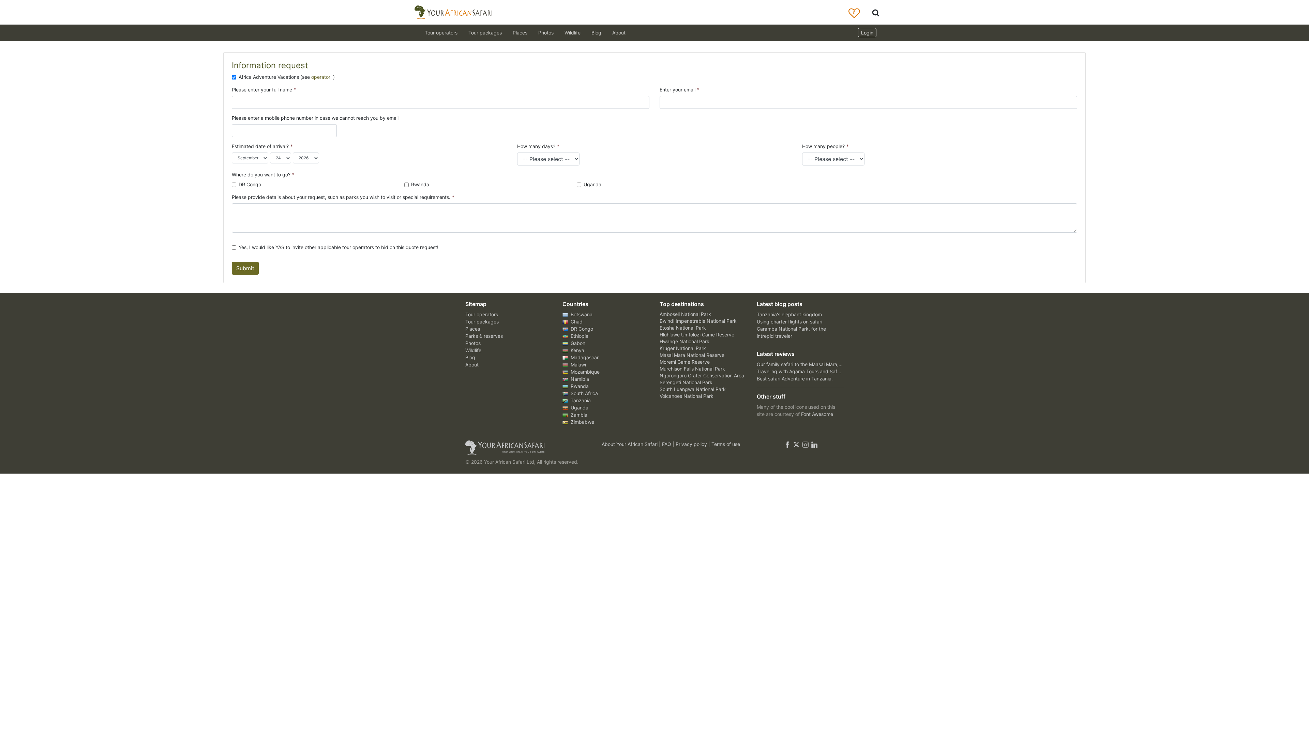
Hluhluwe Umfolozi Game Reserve (697, 334)
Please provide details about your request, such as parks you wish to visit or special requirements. (343, 197)
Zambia (578, 415)
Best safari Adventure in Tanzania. (795, 378)
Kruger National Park (683, 348)
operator (321, 77)
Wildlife (573, 32)
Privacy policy (692, 444)
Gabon (577, 343)
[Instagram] (805, 444)
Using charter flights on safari (789, 321)
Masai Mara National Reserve (692, 355)
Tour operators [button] (441, 32)
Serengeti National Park (686, 382)
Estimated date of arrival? (262, 146)
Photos (546, 32)
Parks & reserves (484, 336)
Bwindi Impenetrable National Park (698, 321)
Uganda (592, 184)
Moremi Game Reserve (685, 362)
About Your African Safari (630, 444)
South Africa (583, 393)
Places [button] (520, 32)
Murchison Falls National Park (692, 369)
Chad (576, 321)
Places (472, 329)
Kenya (576, 350)
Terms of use (725, 444)
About (619, 32)
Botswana (580, 314)
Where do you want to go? (263, 174)
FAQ (667, 444)
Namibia (579, 379)
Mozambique (584, 372)
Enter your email (679, 89)
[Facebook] (787, 444)
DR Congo (250, 184)
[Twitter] (796, 444)
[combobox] (238, 131)
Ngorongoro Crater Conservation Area (702, 375)
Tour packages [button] (485, 32)
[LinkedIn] (813, 444)
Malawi (577, 364)
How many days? (538, 146)
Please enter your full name (264, 89)
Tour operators (481, 314)
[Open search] (876, 12)
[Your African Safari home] (525, 447)
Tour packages (482, 321)
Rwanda (420, 184)
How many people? (825, 146)
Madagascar (584, 357)
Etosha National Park (683, 328)
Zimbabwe (581, 422)
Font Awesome (817, 414)
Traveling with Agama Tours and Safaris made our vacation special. (831, 371)
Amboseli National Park (685, 314)
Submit (245, 268)
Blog (596, 32)
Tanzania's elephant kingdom (789, 314)
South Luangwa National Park (693, 389)
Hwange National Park (684, 341)
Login (867, 32)
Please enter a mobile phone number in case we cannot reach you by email (315, 118)
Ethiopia (578, 336)
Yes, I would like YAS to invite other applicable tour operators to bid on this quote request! (338, 247)
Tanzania (580, 400)
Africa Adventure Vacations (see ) (287, 77)
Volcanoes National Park (686, 396)
